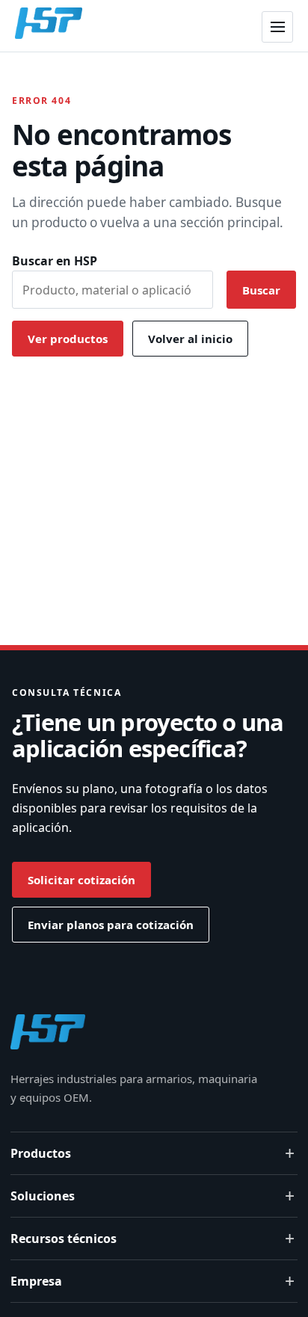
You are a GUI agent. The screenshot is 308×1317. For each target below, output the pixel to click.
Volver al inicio (190, 338)
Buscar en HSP (54, 261)
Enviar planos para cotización (111, 924)
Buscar (261, 290)
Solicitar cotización (81, 879)
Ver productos (68, 338)
